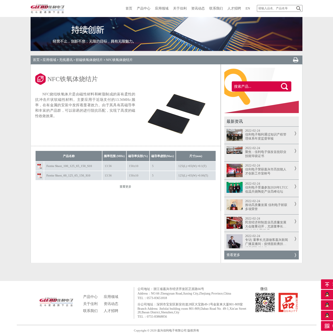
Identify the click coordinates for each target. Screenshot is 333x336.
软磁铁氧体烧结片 (89, 60)
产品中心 (90, 297)
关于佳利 (90, 304)
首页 (36, 60)
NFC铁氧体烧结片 (119, 60)
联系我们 (90, 311)
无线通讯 (66, 60)
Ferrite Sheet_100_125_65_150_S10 (69, 166)
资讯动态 (111, 304)
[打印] (295, 60)
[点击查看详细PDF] (39, 166)
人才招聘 (111, 311)
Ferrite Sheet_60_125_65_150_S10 (68, 175)
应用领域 (49, 60)
